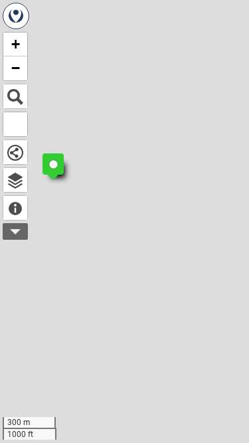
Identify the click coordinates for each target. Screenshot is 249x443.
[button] (46, 157)
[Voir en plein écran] (15, 124)
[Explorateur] (15, 180)
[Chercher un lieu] (15, 96)
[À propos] (15, 208)
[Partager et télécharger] (15, 152)
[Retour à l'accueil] (16, 16)
